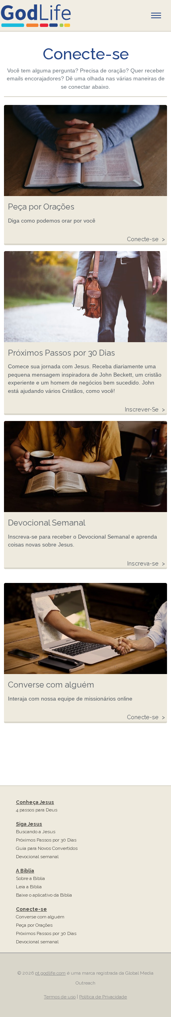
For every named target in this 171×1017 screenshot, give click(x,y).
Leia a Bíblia (29, 886)
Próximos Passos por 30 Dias (46, 840)
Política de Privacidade (103, 997)
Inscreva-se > (146, 563)
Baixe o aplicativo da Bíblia (44, 895)
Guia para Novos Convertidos (47, 848)
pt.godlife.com (50, 973)
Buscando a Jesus (35, 831)
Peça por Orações (34, 925)
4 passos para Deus (36, 810)
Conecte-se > (146, 239)
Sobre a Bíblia (30, 878)
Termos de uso (60, 997)
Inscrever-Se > (145, 409)
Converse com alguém (40, 917)
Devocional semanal (37, 856)
